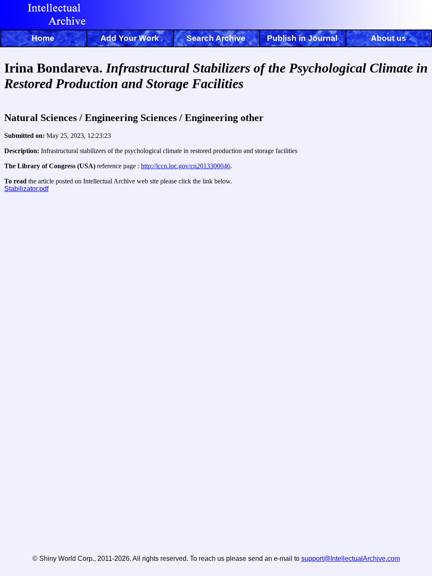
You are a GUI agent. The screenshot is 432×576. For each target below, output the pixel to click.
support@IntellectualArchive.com (350, 558)
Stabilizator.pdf (26, 188)
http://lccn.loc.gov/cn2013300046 (185, 166)
